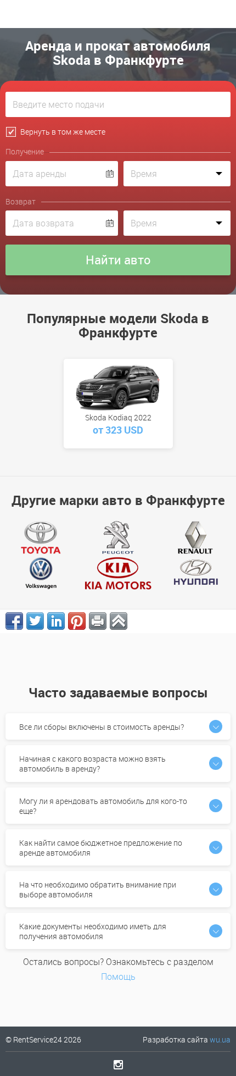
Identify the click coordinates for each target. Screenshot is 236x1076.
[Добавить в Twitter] (35, 621)
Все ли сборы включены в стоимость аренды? (101, 727)
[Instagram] (118, 1064)
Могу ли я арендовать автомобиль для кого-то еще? (103, 806)
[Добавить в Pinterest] (77, 621)
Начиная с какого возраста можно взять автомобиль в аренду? (92, 763)
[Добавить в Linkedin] (56, 621)
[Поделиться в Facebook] (14, 621)
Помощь (118, 976)
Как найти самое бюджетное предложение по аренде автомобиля (100, 847)
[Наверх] (118, 621)
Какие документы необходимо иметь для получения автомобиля (92, 931)
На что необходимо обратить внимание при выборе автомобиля (97, 889)
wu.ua (220, 1039)
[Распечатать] (97, 621)
